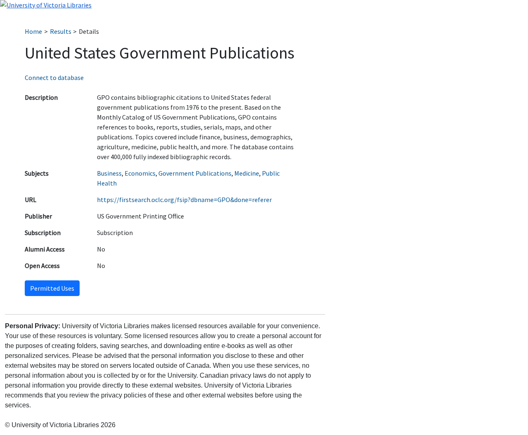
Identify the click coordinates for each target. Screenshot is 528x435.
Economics (140, 173)
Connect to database (54, 77)
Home (33, 31)
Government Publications (194, 173)
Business (109, 173)
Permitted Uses (52, 288)
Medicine (246, 173)
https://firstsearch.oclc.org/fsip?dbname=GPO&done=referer (184, 199)
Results (60, 31)
